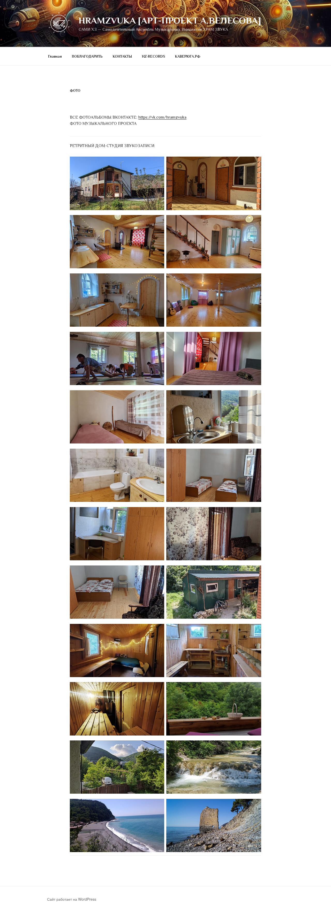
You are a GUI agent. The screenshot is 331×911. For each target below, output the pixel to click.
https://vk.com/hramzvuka (162, 117)
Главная (55, 56)
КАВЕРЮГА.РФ (187, 56)
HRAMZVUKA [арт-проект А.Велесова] (170, 20)
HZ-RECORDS (153, 56)
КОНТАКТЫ (122, 56)
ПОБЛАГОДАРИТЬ (87, 56)
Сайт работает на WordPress (71, 899)
